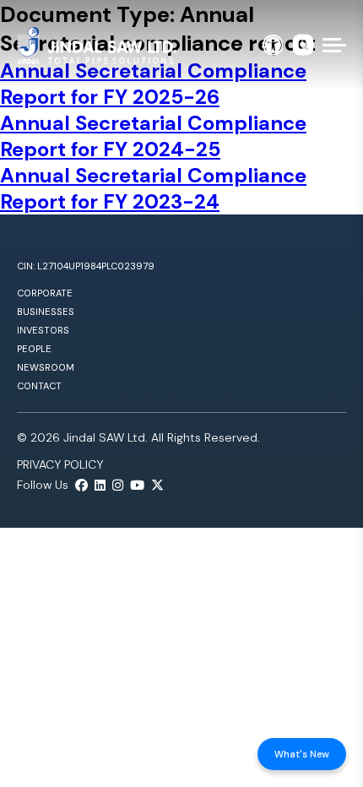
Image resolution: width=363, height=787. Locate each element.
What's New (301, 754)
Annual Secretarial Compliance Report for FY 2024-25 (153, 136)
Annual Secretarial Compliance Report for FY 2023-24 (153, 188)
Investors (43, 330)
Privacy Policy (60, 464)
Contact (39, 386)
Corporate (45, 293)
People (34, 349)
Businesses (45, 312)
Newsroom (45, 367)
